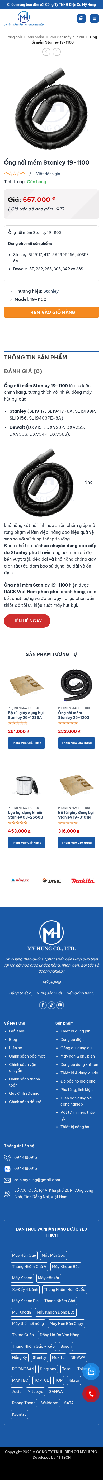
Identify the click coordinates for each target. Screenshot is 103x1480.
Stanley (51, 291)
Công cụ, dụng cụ (76, 1048)
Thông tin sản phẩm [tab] (35, 357)
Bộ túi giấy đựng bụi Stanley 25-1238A (26, 715)
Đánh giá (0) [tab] (23, 371)
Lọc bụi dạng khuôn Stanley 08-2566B (25, 815)
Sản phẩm (36, 37)
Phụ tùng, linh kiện (76, 1089)
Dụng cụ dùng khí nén (79, 1064)
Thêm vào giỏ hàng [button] (26, 743)
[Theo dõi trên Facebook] (43, 1005)
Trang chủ (14, 37)
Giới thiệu (17, 1031)
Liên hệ (15, 1048)
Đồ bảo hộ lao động (78, 1081)
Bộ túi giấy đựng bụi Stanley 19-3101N (76, 815)
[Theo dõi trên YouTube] (60, 1005)
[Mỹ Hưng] (24, 18)
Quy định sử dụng (24, 1093)
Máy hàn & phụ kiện (77, 1056)
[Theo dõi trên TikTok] (51, 1005)
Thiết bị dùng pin (75, 1031)
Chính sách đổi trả (25, 1101)
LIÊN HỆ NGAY (27, 620)
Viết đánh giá (48, 173)
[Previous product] (57, 52)
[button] (81, 18)
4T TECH (63, 1457)
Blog (13, 1039)
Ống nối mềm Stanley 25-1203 (74, 715)
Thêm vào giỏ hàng (51, 312)
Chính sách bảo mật (27, 1056)
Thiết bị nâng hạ (74, 1127)
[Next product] (46, 52)
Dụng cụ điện (72, 1039)
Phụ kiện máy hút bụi (67, 37)
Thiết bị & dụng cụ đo (79, 1073)
